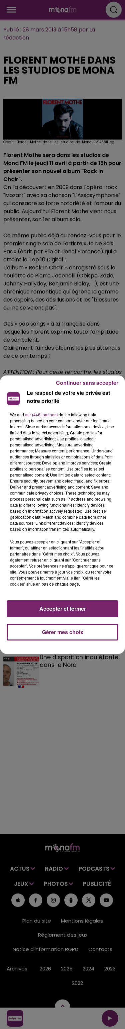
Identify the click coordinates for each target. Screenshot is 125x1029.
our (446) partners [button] (41, 414)
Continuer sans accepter (87, 383)
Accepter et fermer (62, 608)
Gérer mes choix (62, 632)
